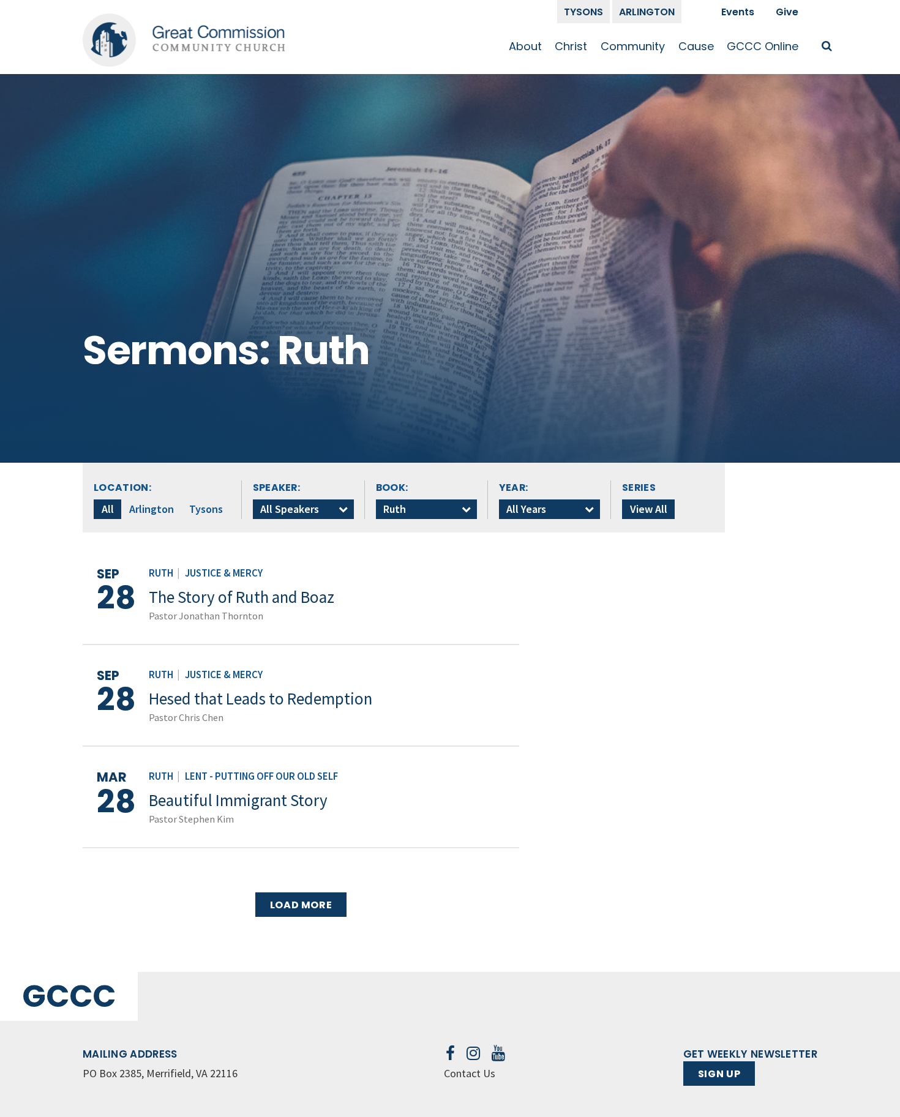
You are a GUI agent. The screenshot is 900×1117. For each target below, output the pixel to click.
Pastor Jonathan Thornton (206, 616)
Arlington (647, 12)
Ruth (161, 573)
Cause (696, 46)
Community (633, 46)
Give (787, 12)
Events (737, 12)
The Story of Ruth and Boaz (241, 596)
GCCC (69, 996)
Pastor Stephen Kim (191, 819)
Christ (571, 46)
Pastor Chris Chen (186, 717)
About (525, 46)
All (108, 509)
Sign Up (719, 1074)
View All (648, 509)
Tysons (583, 12)
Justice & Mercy (224, 573)
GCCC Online (762, 46)
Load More (301, 905)
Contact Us (469, 1073)
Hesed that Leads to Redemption (260, 698)
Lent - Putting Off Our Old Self (261, 776)
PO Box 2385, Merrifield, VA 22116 (160, 1073)
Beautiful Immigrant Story (238, 800)
